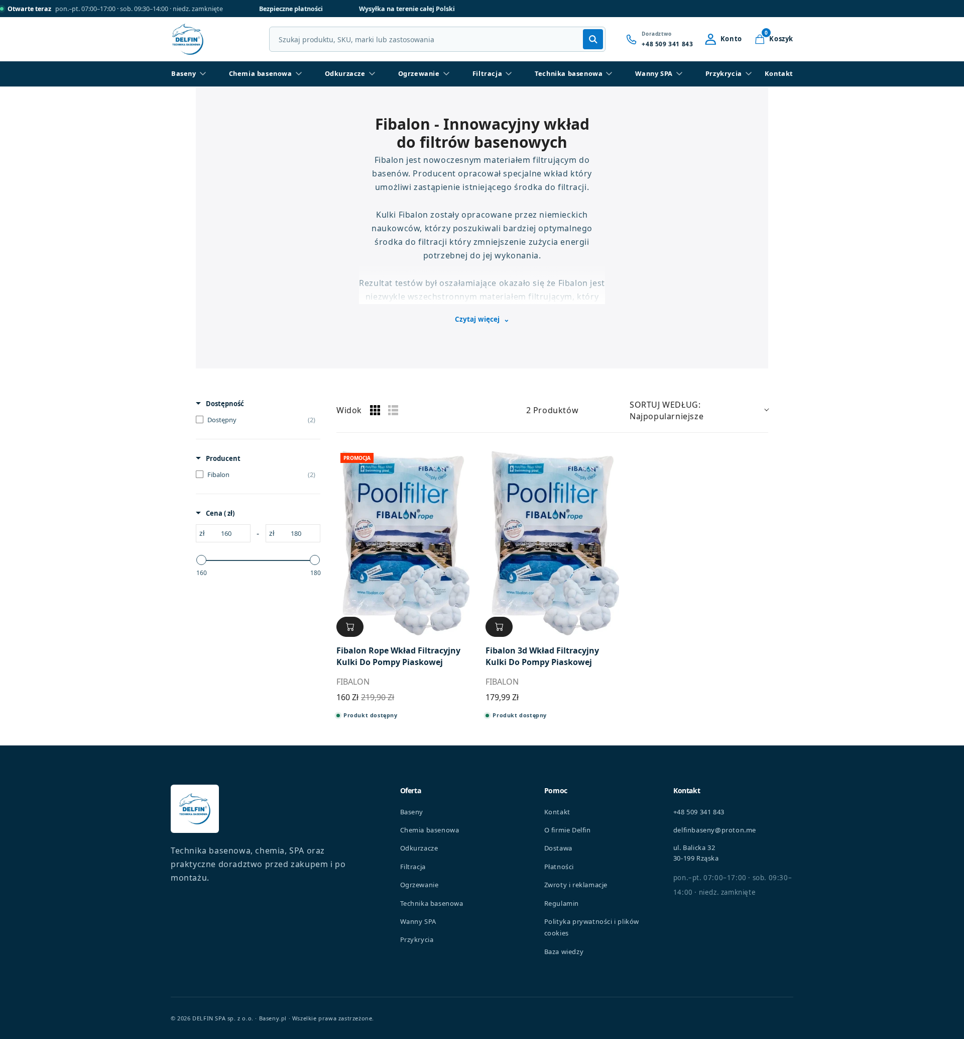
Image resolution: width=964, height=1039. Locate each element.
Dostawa (558, 848)
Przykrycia (723, 73)
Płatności (559, 866)
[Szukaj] (593, 39)
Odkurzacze (345, 73)
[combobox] (437, 39)
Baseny (183, 73)
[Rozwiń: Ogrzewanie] (446, 73)
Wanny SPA (653, 73)
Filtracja (487, 73)
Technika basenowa (568, 73)
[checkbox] (255, 420)
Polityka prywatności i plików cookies (591, 927)
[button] (773, 39)
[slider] (201, 560)
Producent (223, 458)
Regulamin (561, 903)
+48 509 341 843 (699, 811)
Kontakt (779, 73)
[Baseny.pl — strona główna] (188, 39)
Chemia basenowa (260, 73)
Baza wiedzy (564, 951)
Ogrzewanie (419, 73)
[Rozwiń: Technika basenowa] (609, 73)
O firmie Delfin (567, 829)
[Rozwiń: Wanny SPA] (679, 73)
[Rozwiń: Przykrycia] (749, 73)
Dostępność (225, 403)
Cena (220, 513)
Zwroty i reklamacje (576, 884)
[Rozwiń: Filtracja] (509, 73)
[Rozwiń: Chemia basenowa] (299, 73)
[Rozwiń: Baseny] (203, 73)
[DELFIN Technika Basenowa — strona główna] (195, 809)
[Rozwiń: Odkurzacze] (372, 73)
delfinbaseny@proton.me (714, 829)
